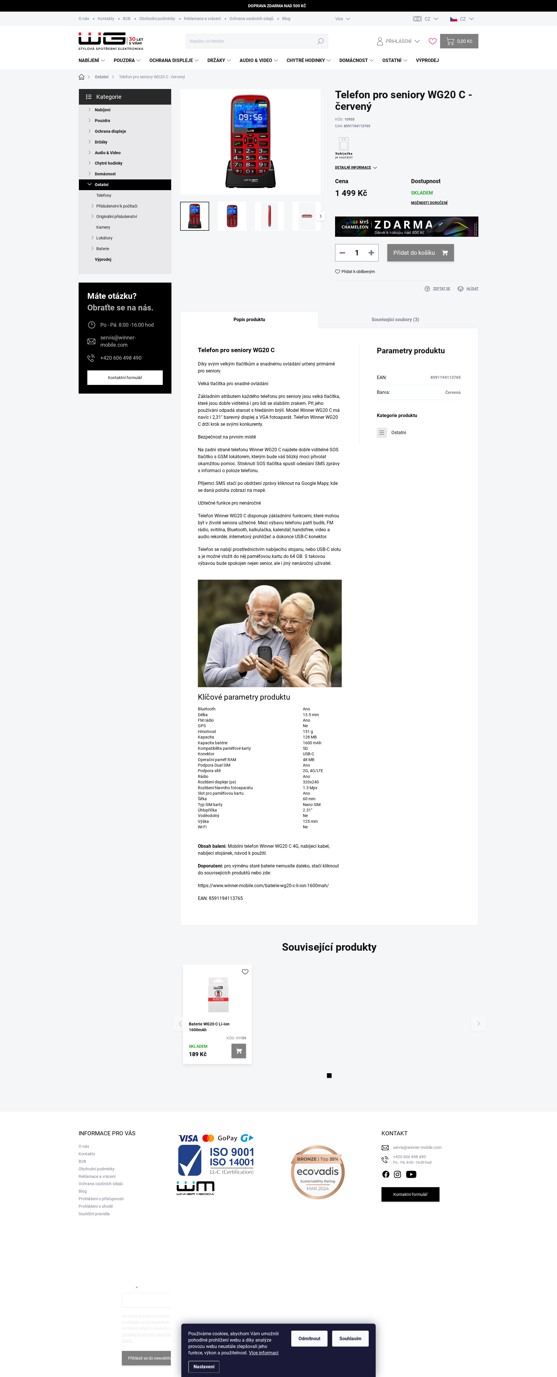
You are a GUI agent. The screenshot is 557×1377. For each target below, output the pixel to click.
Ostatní (101, 184)
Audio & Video (108, 152)
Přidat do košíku (414, 252)
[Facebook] (385, 1173)
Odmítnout (309, 1338)
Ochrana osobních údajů (251, 18)
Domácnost (105, 174)
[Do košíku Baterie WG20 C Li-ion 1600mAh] (239, 1051)
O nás (84, 18)
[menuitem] (92, 60)
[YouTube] (411, 1173)
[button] (329, 1075)
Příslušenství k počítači (116, 206)
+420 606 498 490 (121, 358)
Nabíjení (103, 110)
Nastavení (203, 1366)
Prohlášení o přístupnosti (101, 1198)
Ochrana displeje (110, 131)
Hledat (321, 41)
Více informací (263, 1353)
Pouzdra (102, 120)
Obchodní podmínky (157, 18)
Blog (286, 18)
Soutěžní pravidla (94, 1214)
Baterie (102, 248)
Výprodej (103, 259)
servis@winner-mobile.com (118, 341)
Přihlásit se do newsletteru (151, 1358)
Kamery (103, 227)
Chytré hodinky (108, 163)
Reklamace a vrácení (202, 18)
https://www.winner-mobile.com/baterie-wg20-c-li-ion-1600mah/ (263, 885)
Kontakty (106, 18)
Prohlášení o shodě (96, 1206)
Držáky (101, 142)
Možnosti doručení (429, 203)
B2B (127, 18)
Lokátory (104, 238)
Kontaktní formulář (125, 377)
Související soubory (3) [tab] (395, 319)
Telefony (103, 195)
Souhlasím (350, 1338)
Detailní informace (353, 167)
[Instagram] (397, 1173)
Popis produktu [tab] (249, 319)
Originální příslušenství (116, 216)
